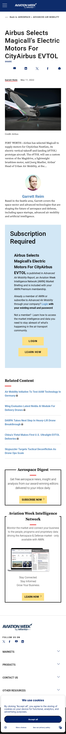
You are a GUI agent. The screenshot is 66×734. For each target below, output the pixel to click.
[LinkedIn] (22, 642)
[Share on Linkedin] (26, 69)
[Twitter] (4, 642)
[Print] (59, 69)
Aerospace (24, 17)
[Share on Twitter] (37, 69)
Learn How (33, 352)
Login (33, 341)
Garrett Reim (11, 80)
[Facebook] (10, 642)
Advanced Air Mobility (46, 17)
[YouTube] (16, 642)
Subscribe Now (32, 499)
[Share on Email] (14, 69)
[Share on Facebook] (48, 69)
